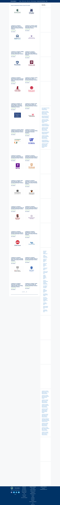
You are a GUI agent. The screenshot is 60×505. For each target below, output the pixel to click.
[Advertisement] (45, 20)
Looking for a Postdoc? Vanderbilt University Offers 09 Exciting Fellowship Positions (17, 207)
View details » (13, 31)
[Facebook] (42, 5)
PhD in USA (24, 1)
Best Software (24, 489)
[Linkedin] (16, 492)
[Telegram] (45, 5)
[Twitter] (43, 5)
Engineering (32, 492)
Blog (46, 1)
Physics (33, 496)
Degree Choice (24, 492)
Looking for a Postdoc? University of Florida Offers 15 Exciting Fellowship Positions (31, 156)
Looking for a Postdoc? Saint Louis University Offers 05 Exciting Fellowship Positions (31, 284)
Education (32, 500)
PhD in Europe (33, 1)
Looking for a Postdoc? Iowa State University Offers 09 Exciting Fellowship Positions (31, 104)
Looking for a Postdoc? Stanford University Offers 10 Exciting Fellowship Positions (17, 232)
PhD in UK (28, 1)
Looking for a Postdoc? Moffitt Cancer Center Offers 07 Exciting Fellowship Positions (17, 52)
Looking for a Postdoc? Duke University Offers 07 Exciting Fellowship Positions (31, 26)
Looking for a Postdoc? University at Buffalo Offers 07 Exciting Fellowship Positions (31, 258)
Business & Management (32, 501)
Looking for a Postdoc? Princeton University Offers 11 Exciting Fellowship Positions (31, 207)
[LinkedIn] (44, 5)
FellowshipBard (13, 1)
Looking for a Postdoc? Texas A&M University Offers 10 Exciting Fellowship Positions (31, 78)
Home (20, 1)
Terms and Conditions (24, 497)
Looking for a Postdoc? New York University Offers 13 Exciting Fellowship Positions (17, 181)
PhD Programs (33, 488)
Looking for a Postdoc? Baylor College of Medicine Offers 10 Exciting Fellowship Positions (17, 130)
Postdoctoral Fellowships (41, 1)
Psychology (32, 497)
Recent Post (33, 504)
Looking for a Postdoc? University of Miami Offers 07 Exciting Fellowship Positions (17, 156)
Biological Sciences (33, 493)
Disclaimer (24, 496)
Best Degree (24, 488)
